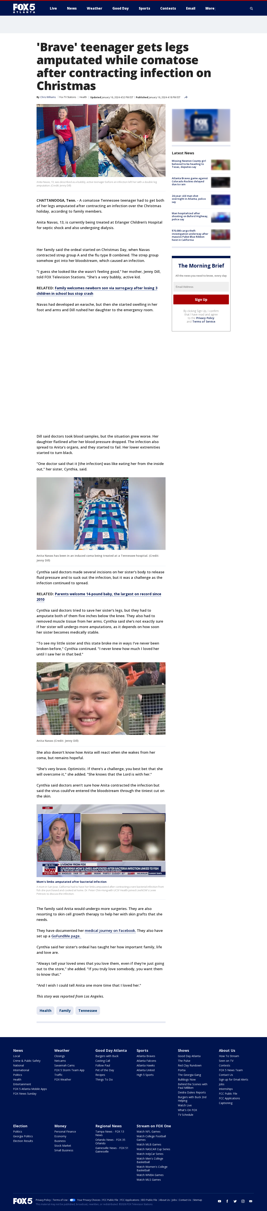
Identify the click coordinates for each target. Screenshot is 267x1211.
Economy (60, 1136)
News (18, 1050)
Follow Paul (102, 1065)
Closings (59, 1056)
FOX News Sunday (24, 1093)
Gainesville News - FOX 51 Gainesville (111, 1149)
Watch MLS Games (149, 1179)
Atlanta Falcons (146, 1061)
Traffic (58, 1075)
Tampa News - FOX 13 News (109, 1133)
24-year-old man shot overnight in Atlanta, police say (189, 199)
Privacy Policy (205, 318)
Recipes (100, 1075)
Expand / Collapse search (251, 8)
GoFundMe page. (66, 936)
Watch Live (185, 1105)
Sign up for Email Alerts (233, 1079)
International (21, 1070)
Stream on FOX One (154, 1126)
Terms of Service (203, 321)
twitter (235, 1201)
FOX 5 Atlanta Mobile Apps (30, 1089)
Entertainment (22, 1084)
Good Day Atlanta (111, 1050)
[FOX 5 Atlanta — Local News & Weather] (26, 8)
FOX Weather (62, 1079)
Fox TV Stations (67, 97)
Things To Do (104, 1079)
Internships (226, 1089)
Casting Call (102, 1061)
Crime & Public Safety (26, 1061)
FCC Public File (228, 1093)
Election (20, 1126)
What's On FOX (187, 1110)
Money (60, 1126)
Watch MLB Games (149, 1144)
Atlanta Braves (146, 1056)
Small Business (63, 1150)
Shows (183, 1050)
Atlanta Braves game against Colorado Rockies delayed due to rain (190, 181)
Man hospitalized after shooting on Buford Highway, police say (190, 216)
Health (83, 97)
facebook (227, 1201)
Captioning (225, 1103)
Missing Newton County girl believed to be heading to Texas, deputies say (189, 164)
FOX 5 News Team (231, 1070)
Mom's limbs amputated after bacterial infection (72, 882)
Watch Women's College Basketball (152, 1168)
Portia (181, 1070)
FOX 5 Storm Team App (69, 1070)
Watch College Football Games (151, 1138)
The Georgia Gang (189, 1075)
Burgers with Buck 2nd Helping (192, 1098)
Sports (142, 1050)
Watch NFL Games (148, 1131)
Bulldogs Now (187, 1079)
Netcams (60, 1061)
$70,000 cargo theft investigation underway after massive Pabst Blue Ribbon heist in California (190, 235)
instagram (243, 1201)
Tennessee (87, 1010)
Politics (17, 1075)
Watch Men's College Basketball (150, 1160)
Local (16, 1056)
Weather (62, 1050)
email (251, 1201)
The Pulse (184, 1061)
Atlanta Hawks (146, 1065)
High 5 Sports (145, 1075)
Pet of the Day (104, 1070)
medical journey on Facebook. (110, 930)
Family (65, 1010)
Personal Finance (65, 1131)
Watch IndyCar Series (150, 1154)
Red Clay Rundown (190, 1065)
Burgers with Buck (106, 1056)
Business (60, 1141)
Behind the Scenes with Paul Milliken (192, 1086)
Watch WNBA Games (150, 1175)
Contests (224, 1065)
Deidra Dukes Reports (192, 1092)
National (18, 1065)
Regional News (108, 1126)
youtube (219, 1201)
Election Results (23, 1141)
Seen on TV (226, 1061)
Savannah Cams (64, 1065)
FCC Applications (229, 1098)
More (209, 8)
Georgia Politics (23, 1136)
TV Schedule (185, 1115)
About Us (227, 1050)
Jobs (221, 1084)
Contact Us (226, 1075)
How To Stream (229, 1056)
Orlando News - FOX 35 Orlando (110, 1141)
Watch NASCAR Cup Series (153, 1149)
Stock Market (62, 1145)
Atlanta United (146, 1070)
